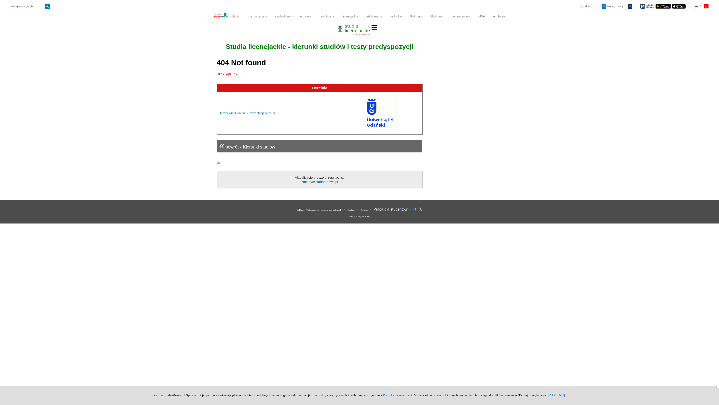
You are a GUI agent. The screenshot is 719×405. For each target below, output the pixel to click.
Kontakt (351, 210)
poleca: (234, 16)
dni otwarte (327, 16)
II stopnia (416, 16)
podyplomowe (460, 16)
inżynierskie (374, 16)
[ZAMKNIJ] (556, 395)
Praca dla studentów (390, 209)
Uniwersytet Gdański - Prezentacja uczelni (247, 113)
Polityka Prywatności (359, 216)
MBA (481, 16)
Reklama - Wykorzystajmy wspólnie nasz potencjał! (319, 210)
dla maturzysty (257, 16)
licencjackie (350, 16)
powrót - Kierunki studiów (247, 145)
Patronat (364, 210)
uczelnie (305, 16)
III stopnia (436, 16)
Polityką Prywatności (397, 395)
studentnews (283, 16)
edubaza (499, 16)
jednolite (396, 16)
